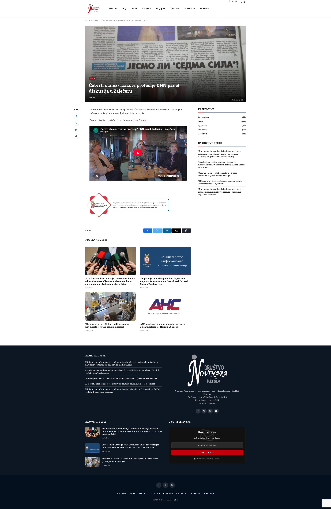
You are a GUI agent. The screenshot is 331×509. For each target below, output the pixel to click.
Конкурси (202, 129)
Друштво (202, 125)
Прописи (174, 8)
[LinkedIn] (76, 129)
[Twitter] (76, 123)
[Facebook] (76, 116)
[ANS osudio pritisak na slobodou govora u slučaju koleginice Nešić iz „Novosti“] (165, 306)
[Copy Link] (76, 136)
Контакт (204, 8)
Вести (134, 8)
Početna (113, 8)
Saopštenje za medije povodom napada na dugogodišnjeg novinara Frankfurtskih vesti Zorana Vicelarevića (164, 281)
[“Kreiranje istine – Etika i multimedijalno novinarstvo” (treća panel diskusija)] (110, 306)
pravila (217, 459)
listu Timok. (140, 120)
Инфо (124, 8)
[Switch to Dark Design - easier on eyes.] (244, 2)
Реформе (160, 8)
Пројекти (147, 8)
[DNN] (93, 8)
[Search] (240, 2)
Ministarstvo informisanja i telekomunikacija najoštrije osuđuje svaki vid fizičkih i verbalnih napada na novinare (219, 192)
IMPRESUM (189, 8)
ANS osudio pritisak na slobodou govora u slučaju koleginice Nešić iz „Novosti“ (162, 325)
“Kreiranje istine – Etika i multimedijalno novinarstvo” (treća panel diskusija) (107, 325)
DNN (176, 500)
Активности (203, 117)
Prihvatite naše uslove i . (208, 459)
